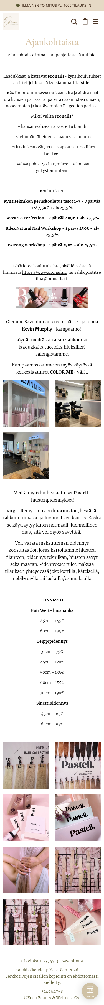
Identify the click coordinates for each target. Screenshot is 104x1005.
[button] (73, 21)
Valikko (95, 21)
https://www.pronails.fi (44, 272)
